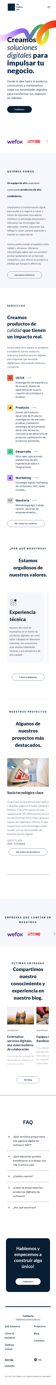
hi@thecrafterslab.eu (28, 1319)
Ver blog (28, 1079)
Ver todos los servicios (25, 523)
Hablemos (19, 109)
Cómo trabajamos (28, 677)
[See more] (47, 141)
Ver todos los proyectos (28, 852)
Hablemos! (28, 1281)
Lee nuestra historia (24, 275)
